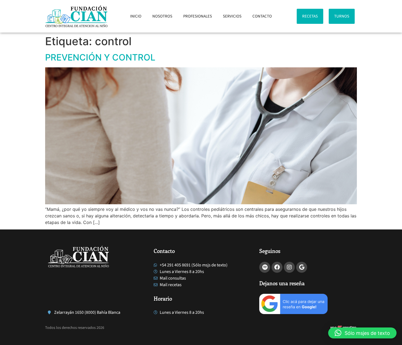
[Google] (301, 267)
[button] (362, 332)
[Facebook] (277, 267)
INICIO (135, 16)
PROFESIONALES (197, 16)
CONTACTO (262, 16)
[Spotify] (264, 267)
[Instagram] (289, 267)
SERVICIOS (232, 16)
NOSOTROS (162, 16)
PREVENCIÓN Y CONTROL (100, 57)
